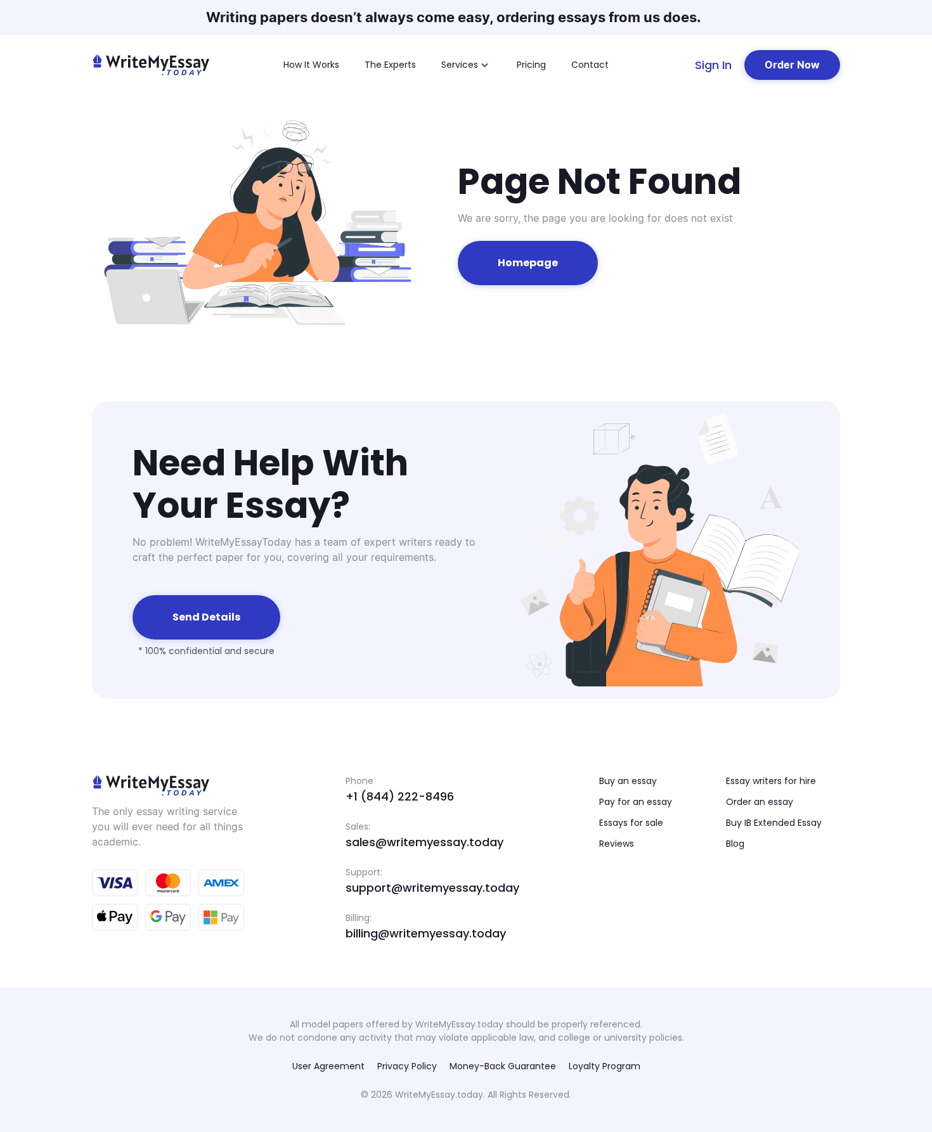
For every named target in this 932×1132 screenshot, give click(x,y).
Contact (590, 64)
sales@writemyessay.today (424, 842)
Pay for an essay (635, 801)
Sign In (713, 65)
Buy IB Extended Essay (774, 822)
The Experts (390, 64)
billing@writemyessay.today (426, 933)
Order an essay (759, 801)
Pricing (531, 64)
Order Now (792, 64)
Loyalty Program (604, 1066)
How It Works (311, 64)
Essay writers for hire (771, 781)
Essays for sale (631, 822)
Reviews (616, 843)
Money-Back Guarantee (503, 1066)
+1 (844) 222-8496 (400, 796)
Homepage (528, 262)
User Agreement (328, 1066)
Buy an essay (628, 781)
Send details (206, 617)
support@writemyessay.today (432, 888)
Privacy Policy (407, 1066)
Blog (735, 843)
